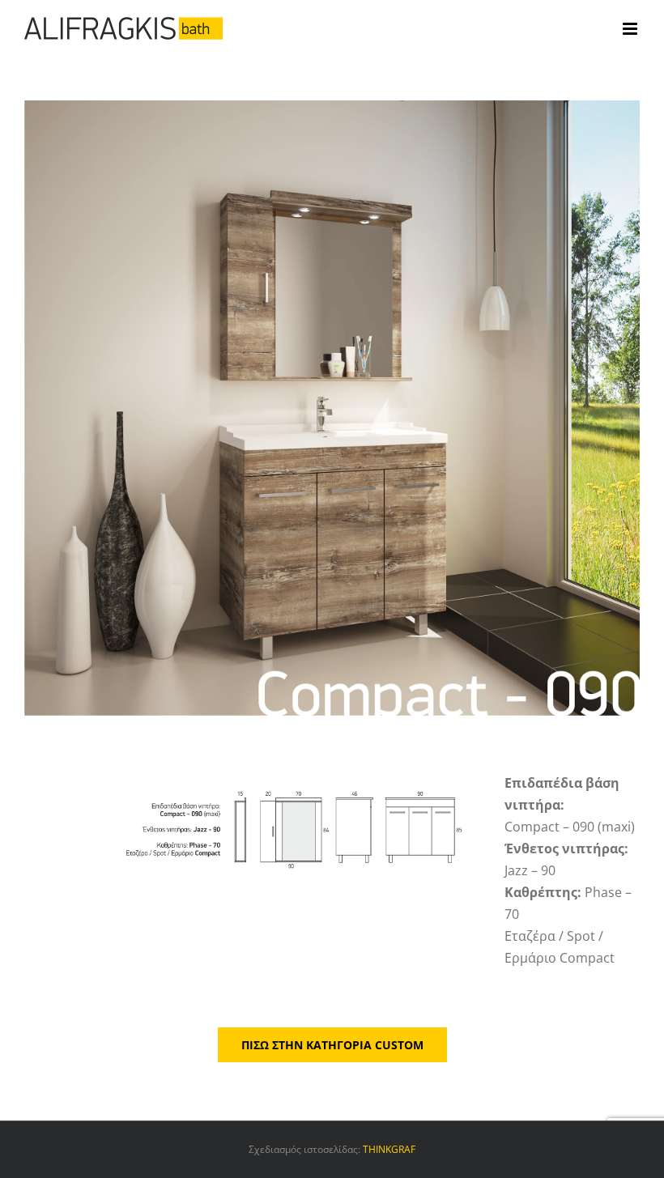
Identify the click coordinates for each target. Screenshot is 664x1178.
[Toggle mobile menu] (631, 28)
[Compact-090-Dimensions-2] (251, 779)
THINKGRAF (389, 1149)
